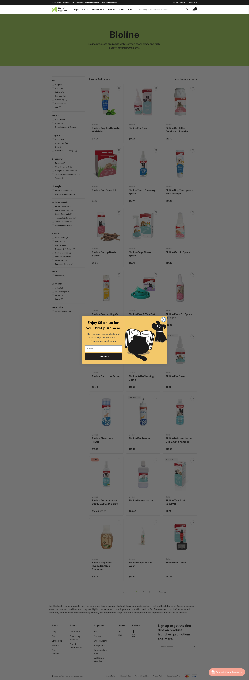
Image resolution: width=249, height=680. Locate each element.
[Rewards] (227, 672)
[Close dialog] (163, 319)
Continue (103, 356)
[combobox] (161, 9)
